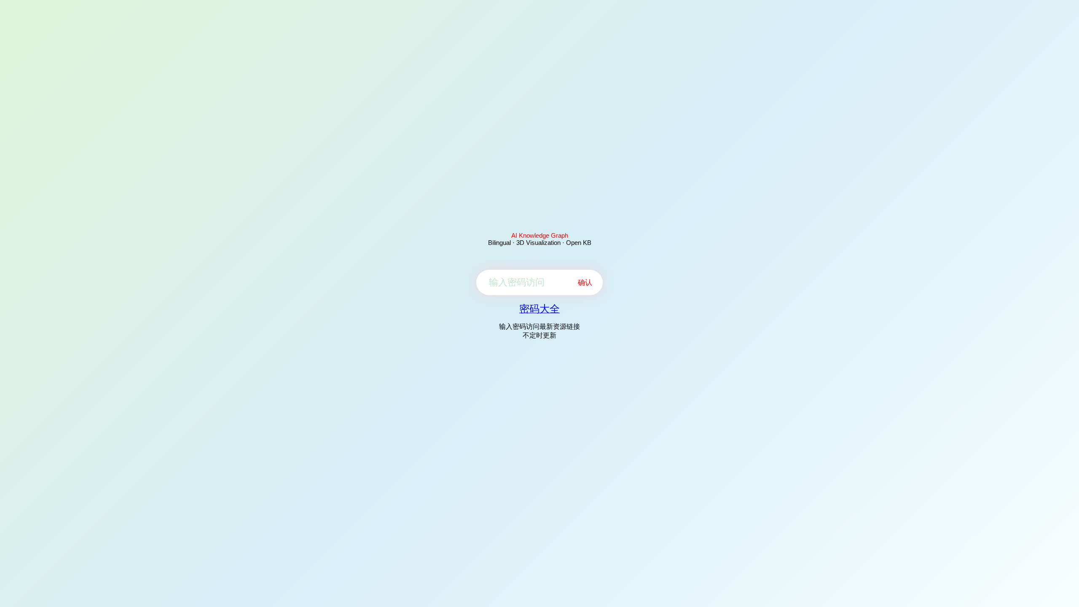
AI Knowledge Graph (539, 235)
